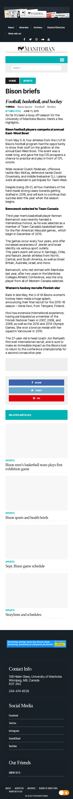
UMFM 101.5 (14, 772)
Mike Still (15, 111)
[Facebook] (24, 39)
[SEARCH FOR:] (36, 67)
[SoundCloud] (42, 39)
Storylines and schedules (23, 614)
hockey (51, 106)
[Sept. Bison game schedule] (36, 541)
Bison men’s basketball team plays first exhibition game (33, 467)
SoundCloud (14, 738)
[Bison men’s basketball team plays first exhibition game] (36, 440)
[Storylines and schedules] (36, 590)
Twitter (12, 723)
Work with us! (14, 33)
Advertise (23, 27)
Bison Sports (24, 106)
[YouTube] (48, 39)
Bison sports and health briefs (26, 517)
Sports (10, 460)
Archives (38, 27)
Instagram (14, 730)
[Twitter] (30, 39)
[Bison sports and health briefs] (36, 493)
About (11, 27)
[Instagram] (36, 39)
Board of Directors (56, 27)
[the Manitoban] (36, 49)
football (40, 106)
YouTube (13, 746)
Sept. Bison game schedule (25, 566)
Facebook (13, 715)
